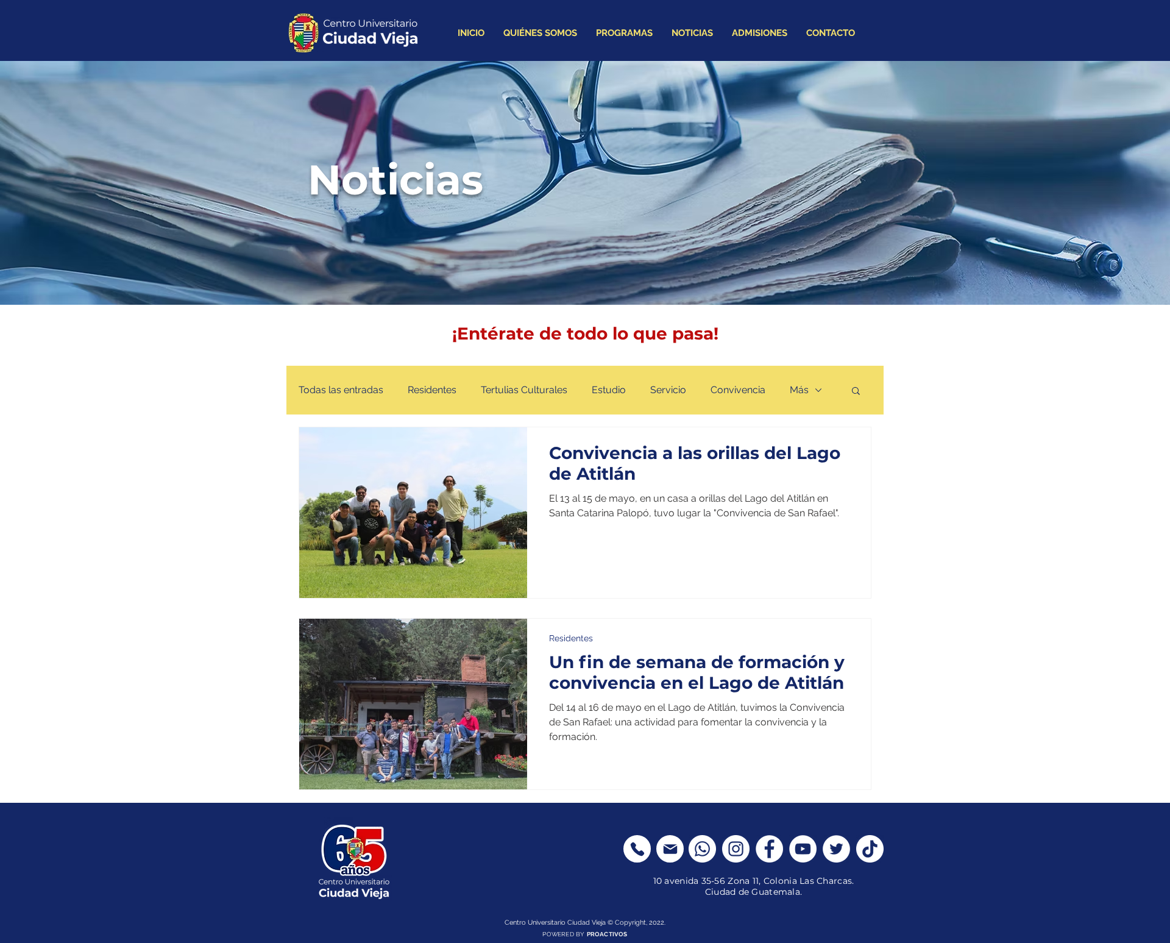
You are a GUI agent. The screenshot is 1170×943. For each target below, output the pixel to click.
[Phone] (637, 849)
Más (799, 390)
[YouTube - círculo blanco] (803, 849)
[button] (856, 391)
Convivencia (738, 390)
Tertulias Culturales (524, 390)
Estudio (609, 390)
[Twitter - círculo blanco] (836, 849)
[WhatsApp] (702, 849)
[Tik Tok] (870, 849)
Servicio (668, 390)
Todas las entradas (341, 390)
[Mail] (670, 849)
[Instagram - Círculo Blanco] (736, 849)
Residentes (432, 390)
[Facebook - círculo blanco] (769, 849)
